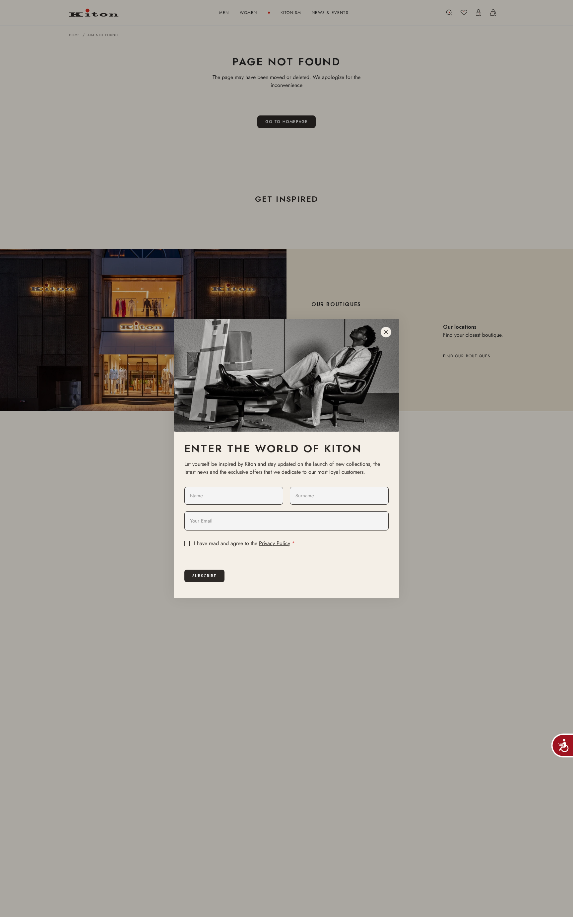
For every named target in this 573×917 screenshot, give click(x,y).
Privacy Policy (274, 543)
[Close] (386, 332)
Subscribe (204, 576)
